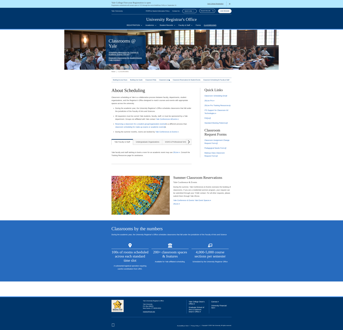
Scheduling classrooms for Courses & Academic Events (123, 53)
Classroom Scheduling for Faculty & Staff (216, 80)
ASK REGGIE (224, 11)
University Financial (219, 307)
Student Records (166, 25)
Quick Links (188, 11)
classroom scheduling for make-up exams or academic (140, 127)
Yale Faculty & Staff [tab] (122, 142)
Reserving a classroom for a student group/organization (140, 124)
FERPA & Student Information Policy (157, 11)
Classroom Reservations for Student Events (186, 80)
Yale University (117, 11)
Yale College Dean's (198, 303)
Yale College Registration (215, 3)
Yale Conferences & (167, 119)
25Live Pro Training (217, 105)
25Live (209, 101)
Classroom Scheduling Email (215, 96)
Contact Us (176, 11)
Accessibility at (183, 325)
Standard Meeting (215, 123)
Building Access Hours (120, 80)
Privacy (195, 325)
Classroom (164, 80)
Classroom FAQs (150, 80)
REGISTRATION (133, 25)
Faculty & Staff (184, 25)
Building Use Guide (136, 80)
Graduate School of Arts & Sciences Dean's (199, 309)
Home (113, 71)
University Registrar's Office (171, 19)
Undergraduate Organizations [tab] (147, 142)
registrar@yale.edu (149, 311)
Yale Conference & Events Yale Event (192, 200)
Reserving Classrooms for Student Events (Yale (125, 59)
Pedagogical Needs (215, 148)
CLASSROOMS (210, 25)
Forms (198, 25)
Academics (149, 25)
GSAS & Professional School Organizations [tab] (182, 142)
